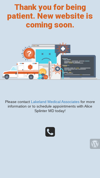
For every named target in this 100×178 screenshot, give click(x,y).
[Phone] (50, 134)
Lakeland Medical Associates (55, 102)
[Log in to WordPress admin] (95, 144)
